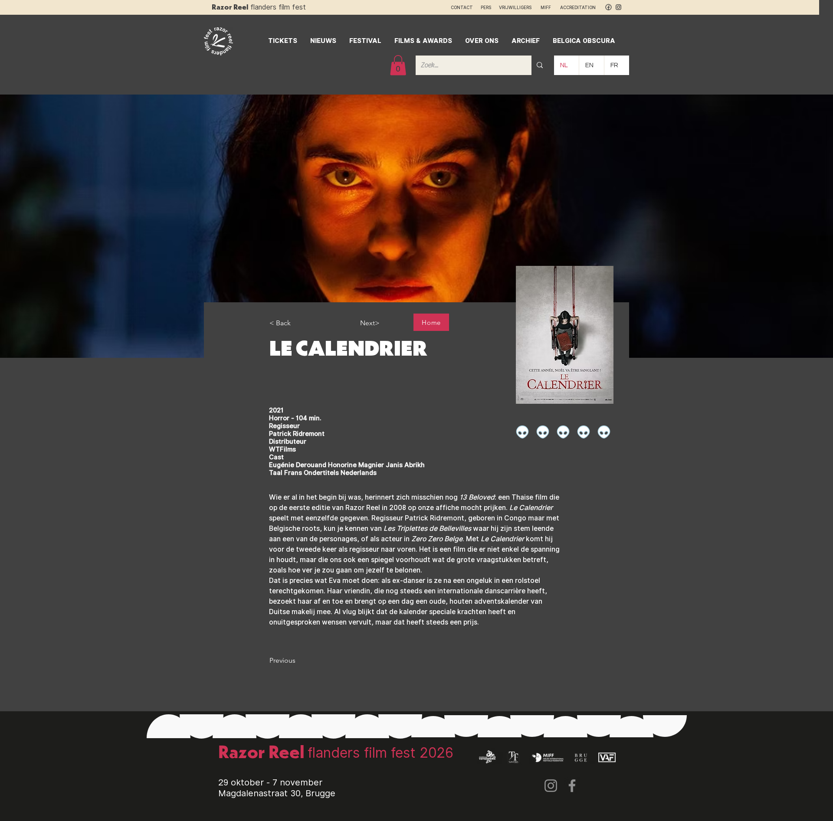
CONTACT (462, 7)
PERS (486, 7)
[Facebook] (572, 785)
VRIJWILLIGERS (515, 7)
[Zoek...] (539, 65)
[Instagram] (550, 785)
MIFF (550, 7)
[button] (398, 65)
